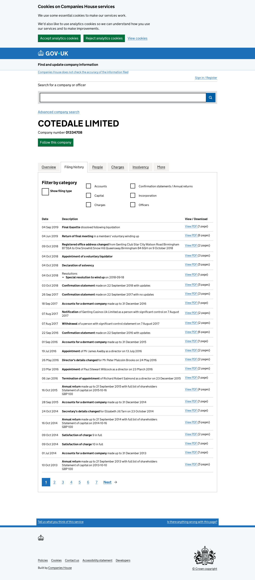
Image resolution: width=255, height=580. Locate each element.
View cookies (137, 38)
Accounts (100, 186)
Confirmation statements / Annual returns (166, 186)
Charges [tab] (117, 167)
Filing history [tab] (74, 167)
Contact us (72, 560)
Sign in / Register (206, 77)
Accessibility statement (97, 560)
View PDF (191, 226)
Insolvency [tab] (141, 167)
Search (210, 97)
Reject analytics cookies (104, 38)
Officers (144, 205)
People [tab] (97, 167)
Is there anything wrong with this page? (192, 522)
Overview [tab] (49, 167)
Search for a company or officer (62, 85)
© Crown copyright (204, 568)
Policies (43, 560)
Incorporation (148, 195)
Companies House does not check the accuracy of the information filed (83, 72)
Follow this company (55, 142)
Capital (99, 195)
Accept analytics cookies (59, 38)
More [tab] (161, 167)
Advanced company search (58, 112)
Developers (123, 560)
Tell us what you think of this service (60, 522)
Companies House (60, 568)
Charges (99, 205)
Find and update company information (68, 64)
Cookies (56, 560)
